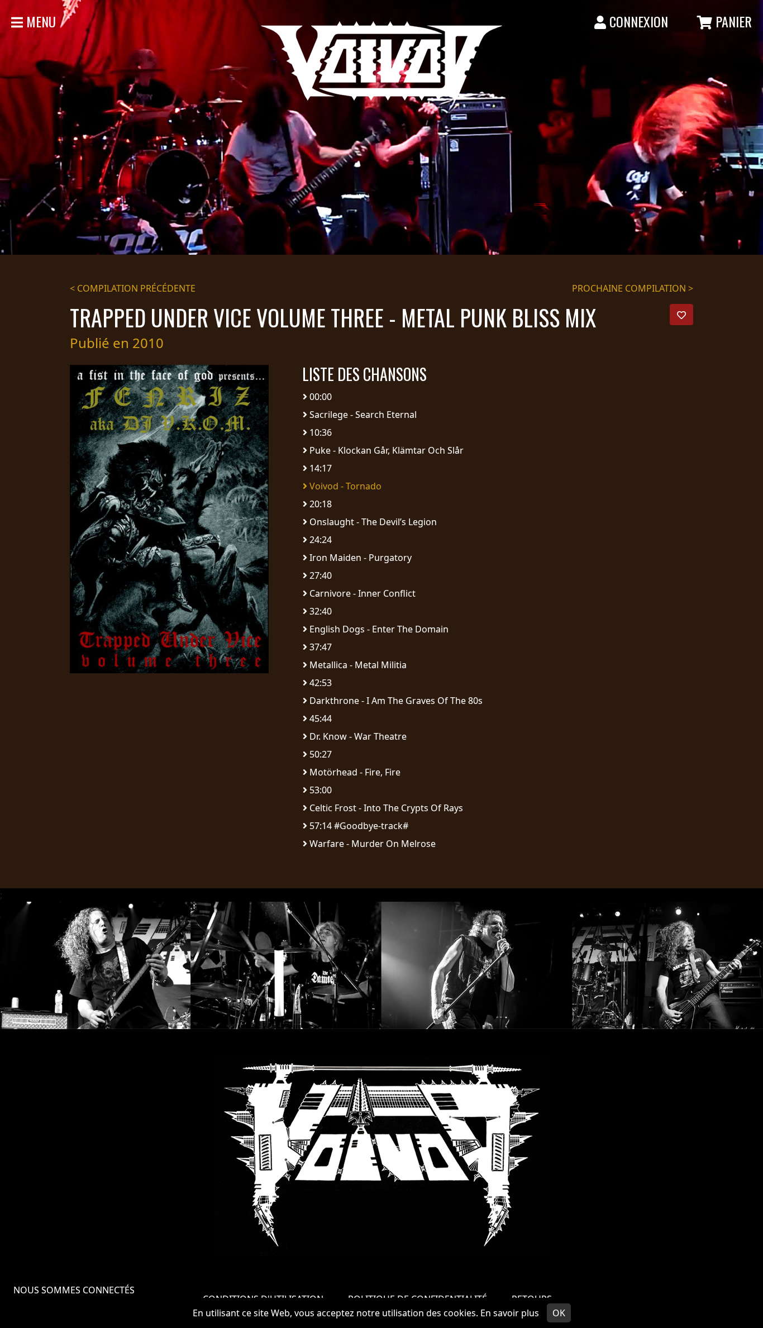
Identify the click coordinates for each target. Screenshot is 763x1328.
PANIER (732, 21)
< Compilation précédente (132, 288)
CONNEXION (637, 21)
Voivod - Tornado (344, 486)
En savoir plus (509, 1313)
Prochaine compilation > (632, 288)
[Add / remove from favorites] (681, 314)
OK (558, 1313)
